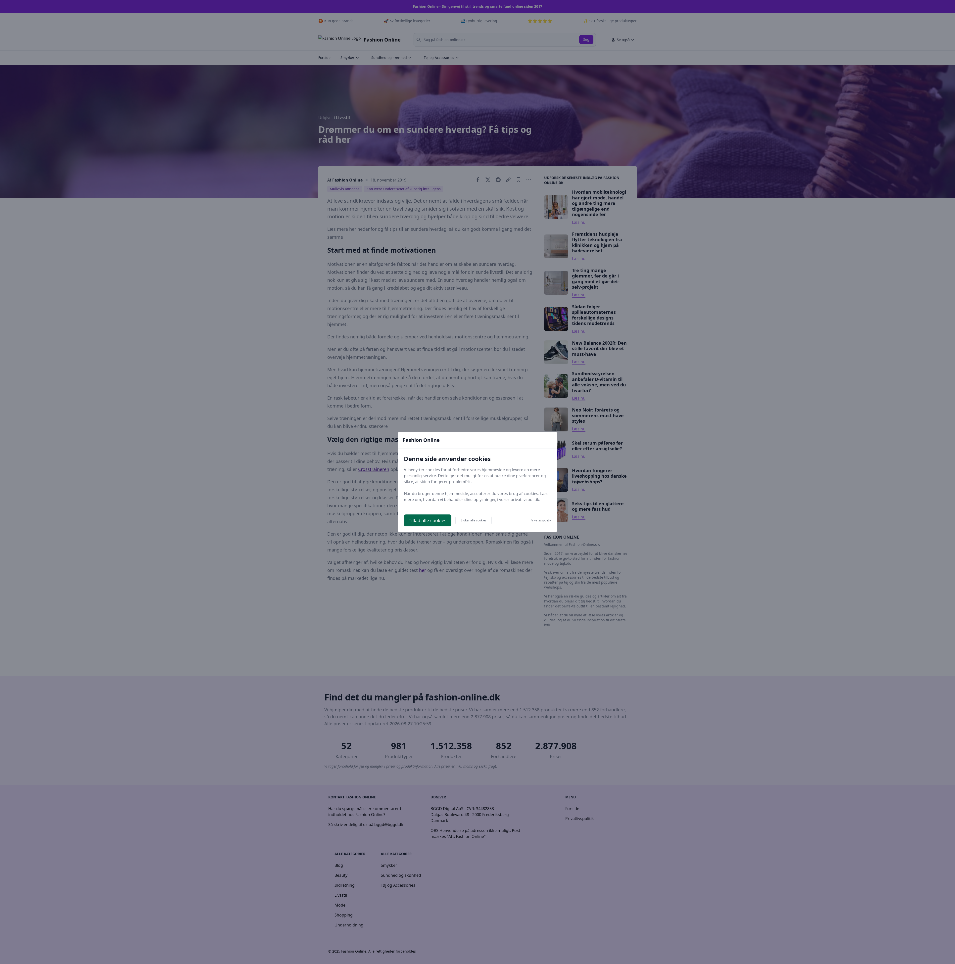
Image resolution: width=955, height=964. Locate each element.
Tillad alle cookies (427, 520)
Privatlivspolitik (540, 520)
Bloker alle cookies (473, 520)
